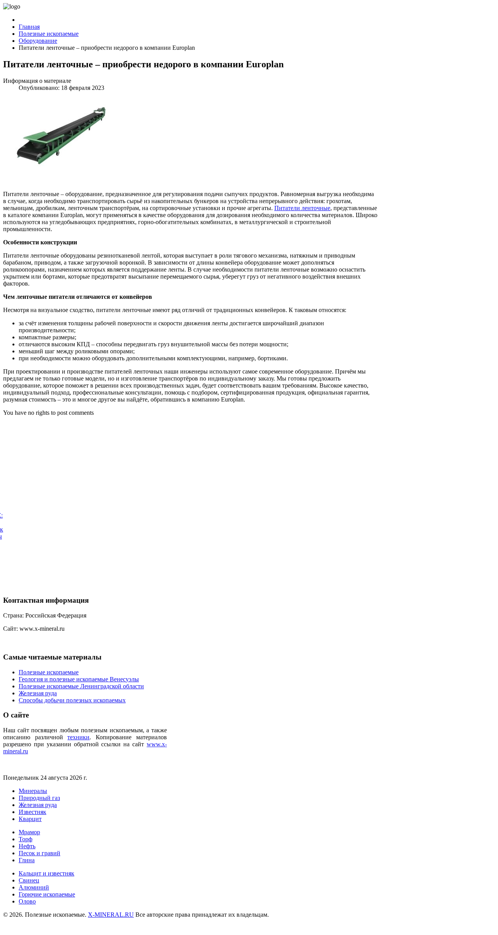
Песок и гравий (39, 853)
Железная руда (38, 805)
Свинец (29, 880)
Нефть (27, 846)
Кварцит (30, 819)
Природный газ (39, 798)
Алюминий (34, 887)
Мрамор (29, 832)
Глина (27, 860)
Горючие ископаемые (47, 894)
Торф (25, 839)
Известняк (32, 812)
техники (78, 737)
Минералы (33, 791)
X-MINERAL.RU (111, 914)
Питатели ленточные (302, 208)
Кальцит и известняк (46, 873)
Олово (27, 901)
